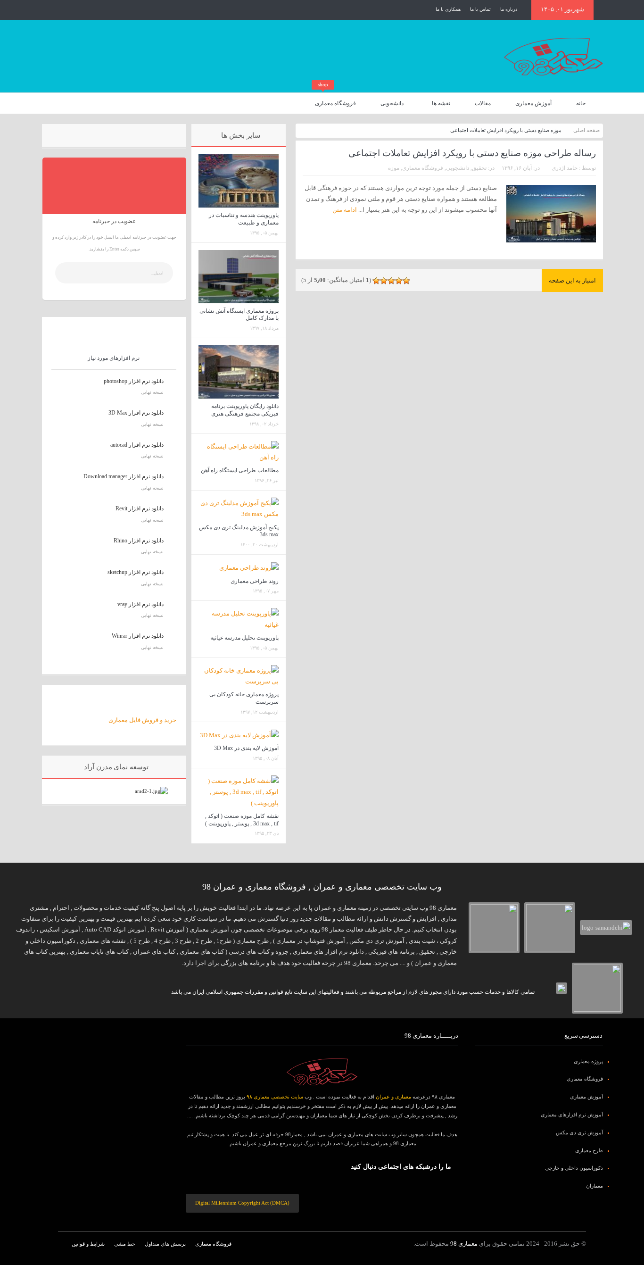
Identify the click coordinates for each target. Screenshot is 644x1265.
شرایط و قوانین (88, 1244)
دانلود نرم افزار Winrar (138, 635)
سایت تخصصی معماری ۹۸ (275, 1096)
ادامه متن (344, 209)
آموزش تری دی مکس (579, 1132)
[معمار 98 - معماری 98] (322, 1072)
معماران (594, 1186)
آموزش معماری (533, 103)
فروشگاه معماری (335, 100)
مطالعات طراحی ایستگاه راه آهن (240, 470)
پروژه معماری (588, 1061)
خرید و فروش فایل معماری (142, 720)
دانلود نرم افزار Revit (140, 508)
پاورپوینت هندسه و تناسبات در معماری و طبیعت (244, 219)
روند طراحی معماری (255, 581)
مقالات (483, 103)
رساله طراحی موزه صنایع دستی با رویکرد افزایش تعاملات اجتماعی (472, 153)
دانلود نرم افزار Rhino (139, 540)
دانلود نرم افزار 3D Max (136, 412)
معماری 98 (464, 1243)
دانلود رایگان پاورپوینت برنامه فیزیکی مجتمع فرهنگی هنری (245, 410)
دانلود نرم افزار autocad (137, 444)
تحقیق (479, 168)
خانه (581, 103)
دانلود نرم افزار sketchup (135, 572)
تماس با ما (480, 9)
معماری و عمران (393, 1096)
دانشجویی (392, 103)
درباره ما (508, 9)
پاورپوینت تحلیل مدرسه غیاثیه (244, 637)
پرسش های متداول (165, 1244)
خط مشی (124, 1244)
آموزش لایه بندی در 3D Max (246, 748)
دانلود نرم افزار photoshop (134, 381)
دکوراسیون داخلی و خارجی (574, 1168)
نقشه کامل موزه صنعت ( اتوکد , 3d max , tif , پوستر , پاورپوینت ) (242, 820)
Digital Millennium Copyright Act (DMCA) (242, 1203)
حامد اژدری (565, 168)
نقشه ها (441, 103)
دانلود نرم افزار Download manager (123, 476)
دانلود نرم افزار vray (140, 604)
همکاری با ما (448, 9)
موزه (393, 168)
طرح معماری (589, 1150)
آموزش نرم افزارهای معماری (572, 1114)
